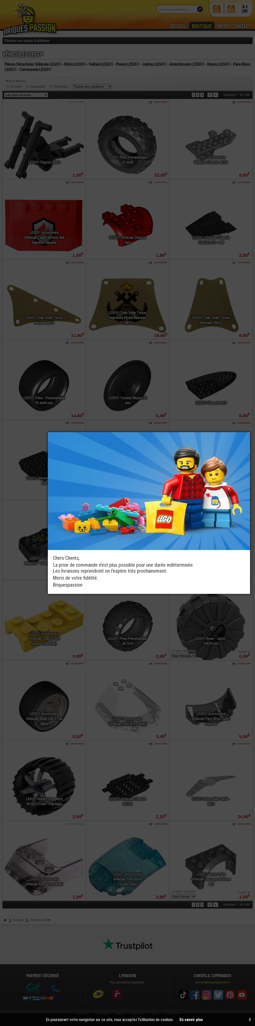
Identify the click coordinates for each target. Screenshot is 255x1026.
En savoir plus (191, 1019)
